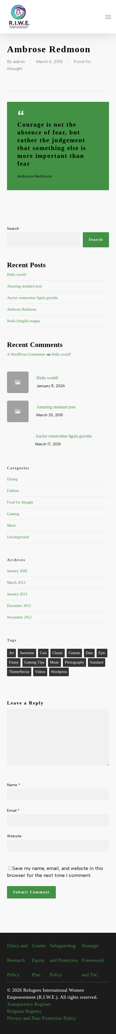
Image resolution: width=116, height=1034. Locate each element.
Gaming (13, 514)
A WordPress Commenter (26, 354)
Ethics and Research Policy (17, 960)
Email (13, 810)
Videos (40, 672)
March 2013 (16, 583)
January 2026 (17, 571)
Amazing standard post (24, 286)
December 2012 (19, 606)
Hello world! (17, 275)
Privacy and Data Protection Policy (41, 1018)
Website (14, 836)
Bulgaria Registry (24, 1011)
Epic (101, 653)
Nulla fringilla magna (23, 321)
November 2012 (19, 617)
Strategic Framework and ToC (93, 960)
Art (11, 653)
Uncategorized (18, 537)
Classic (57, 653)
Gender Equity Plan (39, 960)
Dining (12, 479)
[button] (108, 16)
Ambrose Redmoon (21, 309)
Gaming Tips (34, 662)
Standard (96, 662)
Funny (14, 662)
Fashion (13, 491)
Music (11, 525)
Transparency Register (29, 1004)
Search (13, 228)
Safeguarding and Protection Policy (64, 960)
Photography (74, 662)
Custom (74, 653)
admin (19, 61)
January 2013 (17, 594)
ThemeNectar (19, 672)
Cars (43, 653)
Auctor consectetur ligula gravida (32, 298)
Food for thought (20, 502)
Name (13, 785)
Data (89, 653)
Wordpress (59, 672)
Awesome (27, 653)
